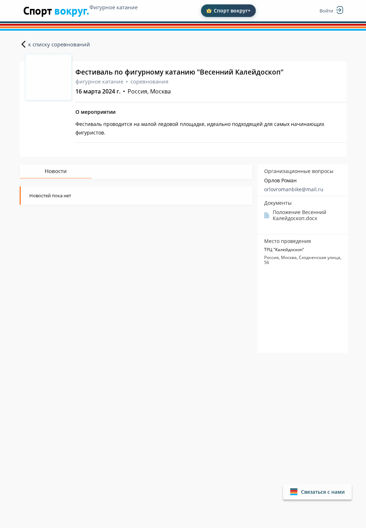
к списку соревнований (59, 44)
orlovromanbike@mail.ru (293, 189)
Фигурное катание (113, 7)
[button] (317, 491)
